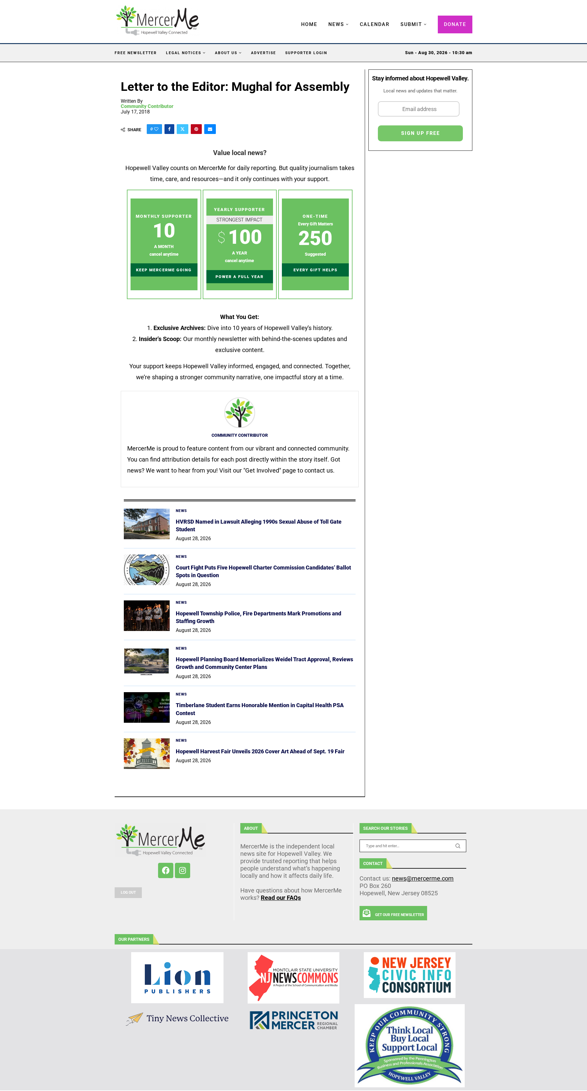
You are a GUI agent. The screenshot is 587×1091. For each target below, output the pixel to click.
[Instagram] (182, 870)
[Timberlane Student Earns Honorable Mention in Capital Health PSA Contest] (147, 707)
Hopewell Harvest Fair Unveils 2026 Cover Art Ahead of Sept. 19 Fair (260, 751)
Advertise (263, 53)
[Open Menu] (294, 18)
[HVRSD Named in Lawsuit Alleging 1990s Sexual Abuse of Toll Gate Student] (147, 524)
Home (309, 24)
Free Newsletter (136, 53)
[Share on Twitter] (182, 129)
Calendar (374, 24)
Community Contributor (147, 106)
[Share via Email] (210, 129)
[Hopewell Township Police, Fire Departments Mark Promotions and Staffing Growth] (147, 615)
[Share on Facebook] (169, 129)
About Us (226, 53)
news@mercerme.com (423, 878)
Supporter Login (306, 53)
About (251, 828)
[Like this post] (156, 129)
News (336, 24)
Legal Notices (183, 53)
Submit (411, 24)
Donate (455, 24)
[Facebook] (165, 870)
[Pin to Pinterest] (196, 129)
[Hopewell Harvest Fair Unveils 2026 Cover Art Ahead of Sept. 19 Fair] (147, 753)
